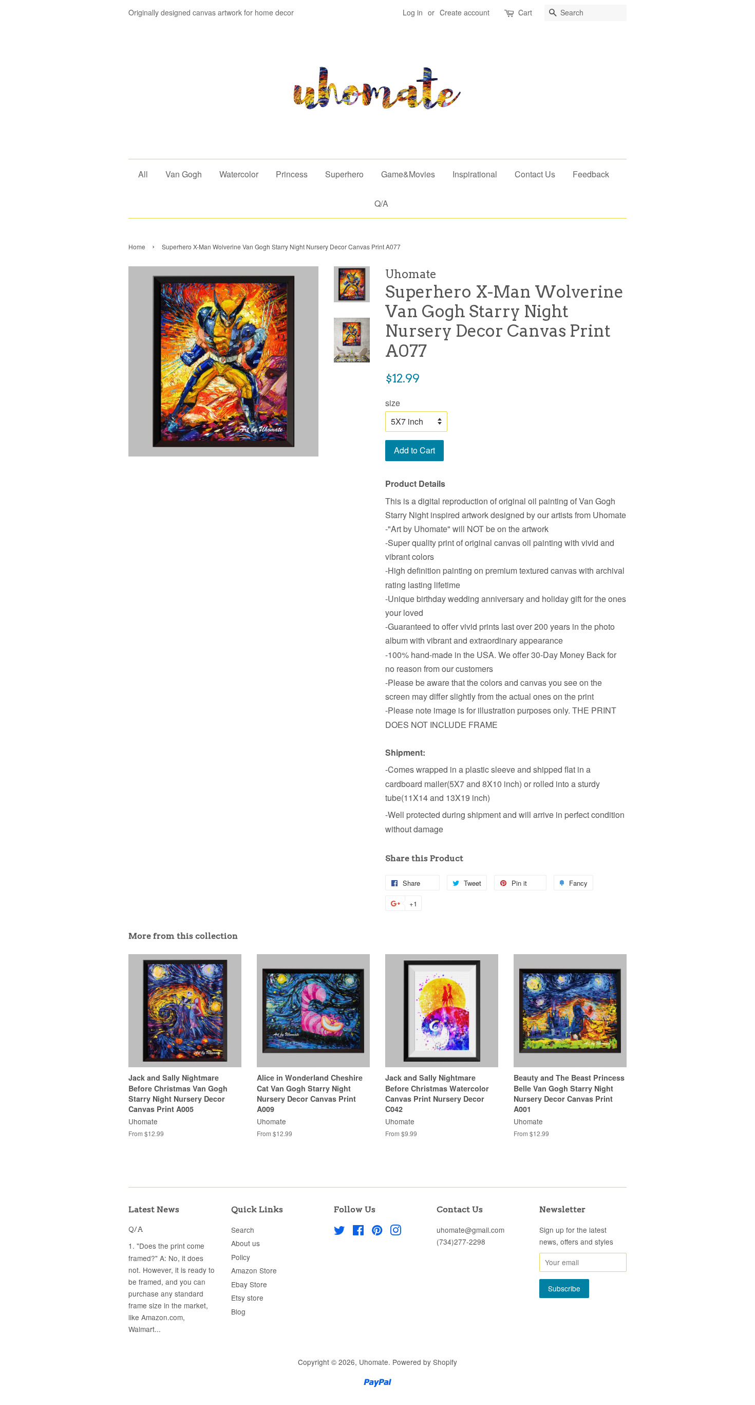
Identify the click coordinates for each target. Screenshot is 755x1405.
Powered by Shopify (424, 1362)
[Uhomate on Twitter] (339, 1232)
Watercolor (238, 174)
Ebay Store (249, 1284)
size (392, 403)
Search (242, 1230)
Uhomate (373, 1362)
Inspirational (474, 174)
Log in (413, 12)
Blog (238, 1311)
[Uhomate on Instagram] (395, 1232)
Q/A (381, 203)
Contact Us (535, 174)
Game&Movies (408, 174)
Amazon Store (254, 1270)
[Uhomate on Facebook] (358, 1232)
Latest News (153, 1209)
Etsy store (247, 1297)
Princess (292, 174)
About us (245, 1243)
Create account (464, 12)
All (143, 174)
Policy (240, 1257)
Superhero (344, 174)
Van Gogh (183, 174)
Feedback (591, 174)
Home (136, 246)
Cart (525, 12)
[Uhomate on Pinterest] (377, 1232)
